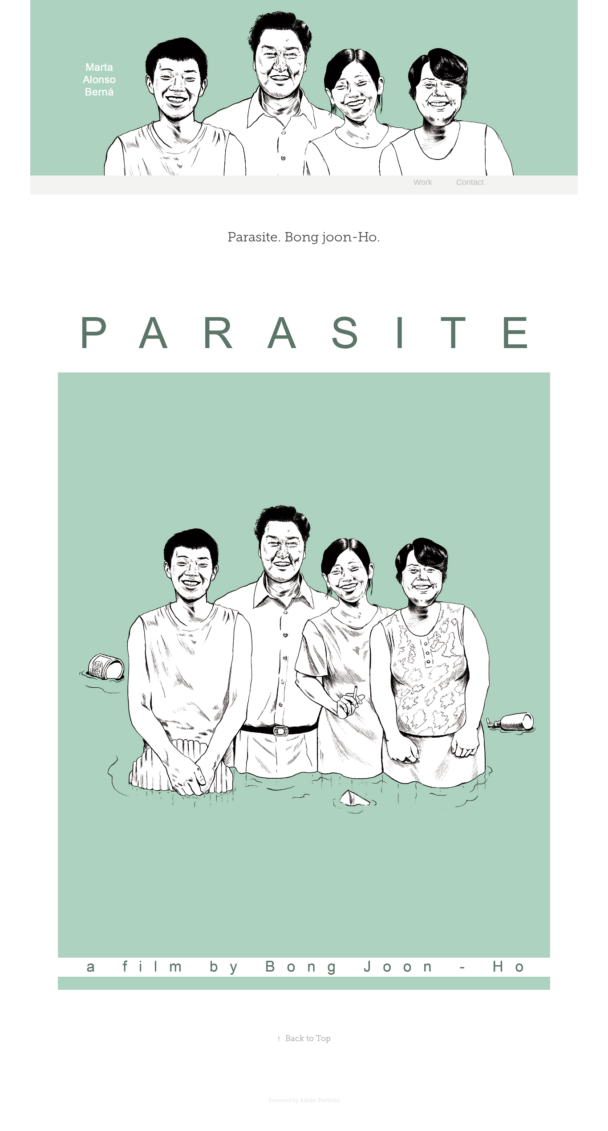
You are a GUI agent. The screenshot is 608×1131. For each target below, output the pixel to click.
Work (422, 182)
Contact (470, 182)
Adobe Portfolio (320, 1100)
